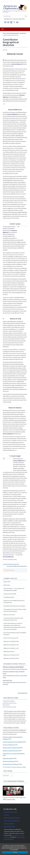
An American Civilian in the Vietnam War (16, 566)
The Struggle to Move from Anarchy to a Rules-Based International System (14, 610)
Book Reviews (6, 705)
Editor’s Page (6, 585)
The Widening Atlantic (8, 597)
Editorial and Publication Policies (12, 817)
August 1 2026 (6, 581)
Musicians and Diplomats (9, 761)
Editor (23, 19)
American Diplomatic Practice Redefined (13, 742)
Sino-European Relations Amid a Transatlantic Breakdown (14, 633)
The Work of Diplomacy (8, 744)
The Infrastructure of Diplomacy (11, 764)
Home (4, 33)
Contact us (6, 815)
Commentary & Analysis (9, 701)
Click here (5, 797)
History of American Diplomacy (11, 820)
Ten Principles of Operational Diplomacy (13, 767)
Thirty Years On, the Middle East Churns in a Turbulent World (14, 601)
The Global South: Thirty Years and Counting (14, 606)
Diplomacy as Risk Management (10, 750)
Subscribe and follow (9, 823)
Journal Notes (23, 33)
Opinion (15, 559)
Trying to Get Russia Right (9, 593)
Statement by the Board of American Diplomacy (15, 669)
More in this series (22, 693)
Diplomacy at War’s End (9, 614)
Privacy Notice (15, 849)
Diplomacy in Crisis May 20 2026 (11, 658)
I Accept (15, 852)
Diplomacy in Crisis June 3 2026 (11, 648)
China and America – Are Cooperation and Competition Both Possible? (13, 589)
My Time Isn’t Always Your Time (11, 564)
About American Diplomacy (10, 812)
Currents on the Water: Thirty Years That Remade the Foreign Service (13, 619)
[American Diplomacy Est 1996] (15, 7)
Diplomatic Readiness (8, 758)
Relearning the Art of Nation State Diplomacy (14, 753)
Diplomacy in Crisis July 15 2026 (11, 644)
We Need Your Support (9, 826)
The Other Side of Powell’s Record (11, 747)
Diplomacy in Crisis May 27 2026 (11, 655)
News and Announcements (12, 33)
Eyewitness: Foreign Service (9, 703)
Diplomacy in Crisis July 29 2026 (11, 641)
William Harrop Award (8, 651)
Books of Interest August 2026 (10, 638)
